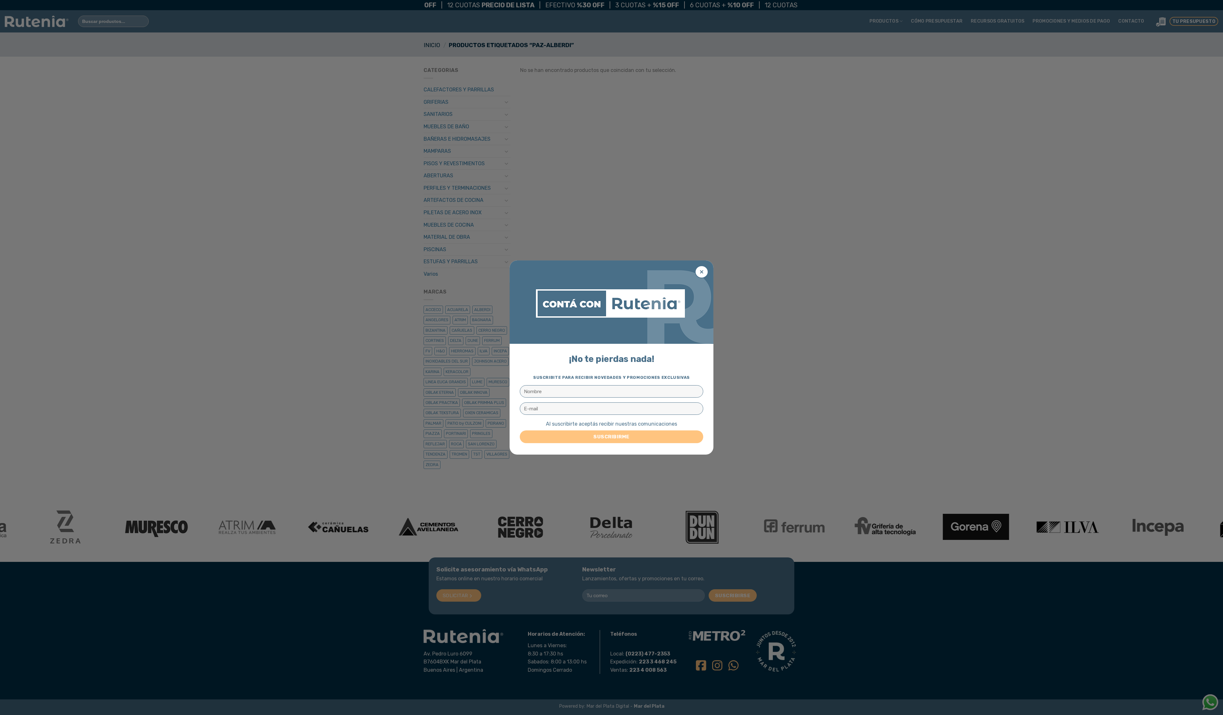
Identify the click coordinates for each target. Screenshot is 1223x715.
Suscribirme (611, 437)
